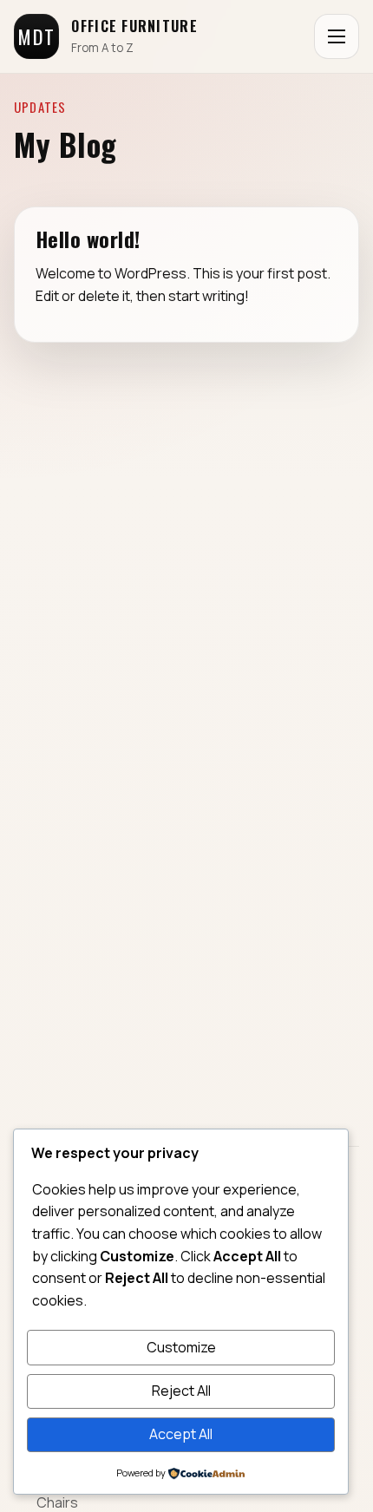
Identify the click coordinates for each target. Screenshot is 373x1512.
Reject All (181, 1390)
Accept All (181, 1433)
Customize (181, 1347)
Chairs (57, 1502)
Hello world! (88, 238)
